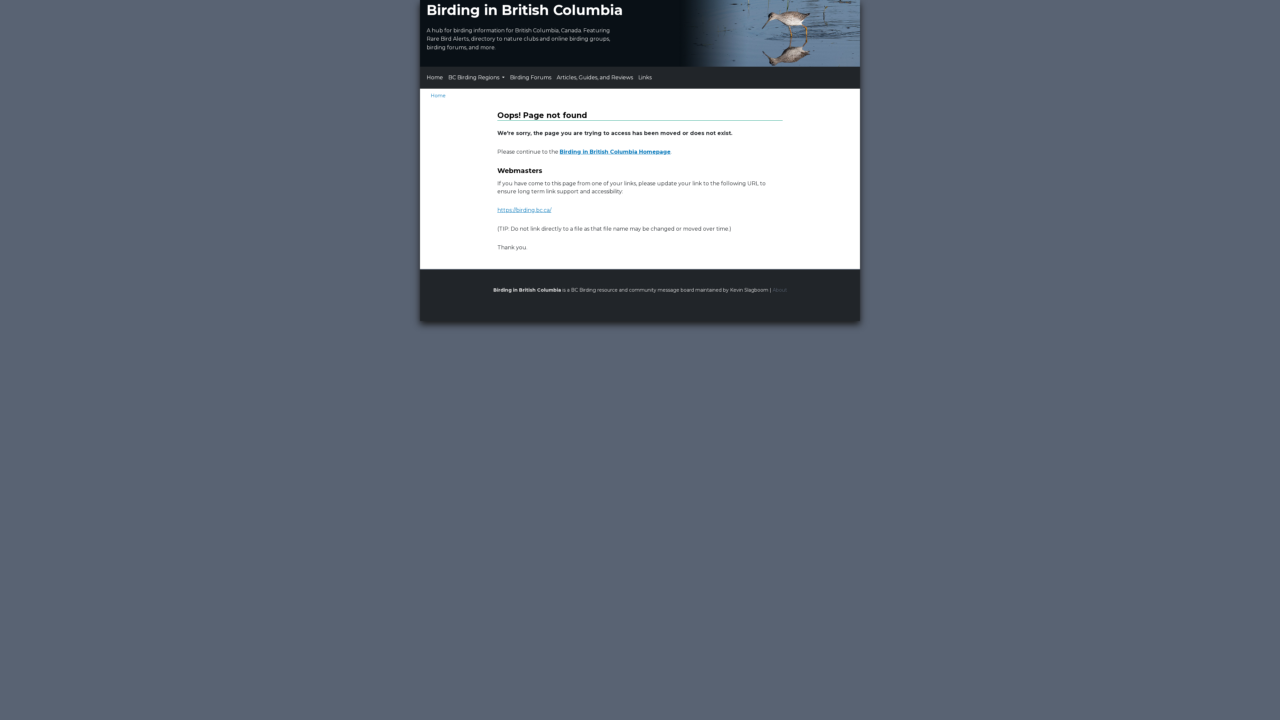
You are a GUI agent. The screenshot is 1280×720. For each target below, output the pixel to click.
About (780, 290)
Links (645, 77)
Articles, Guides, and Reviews (595, 77)
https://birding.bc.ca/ (524, 210)
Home (435, 77)
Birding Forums (530, 77)
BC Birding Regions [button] (474, 77)
